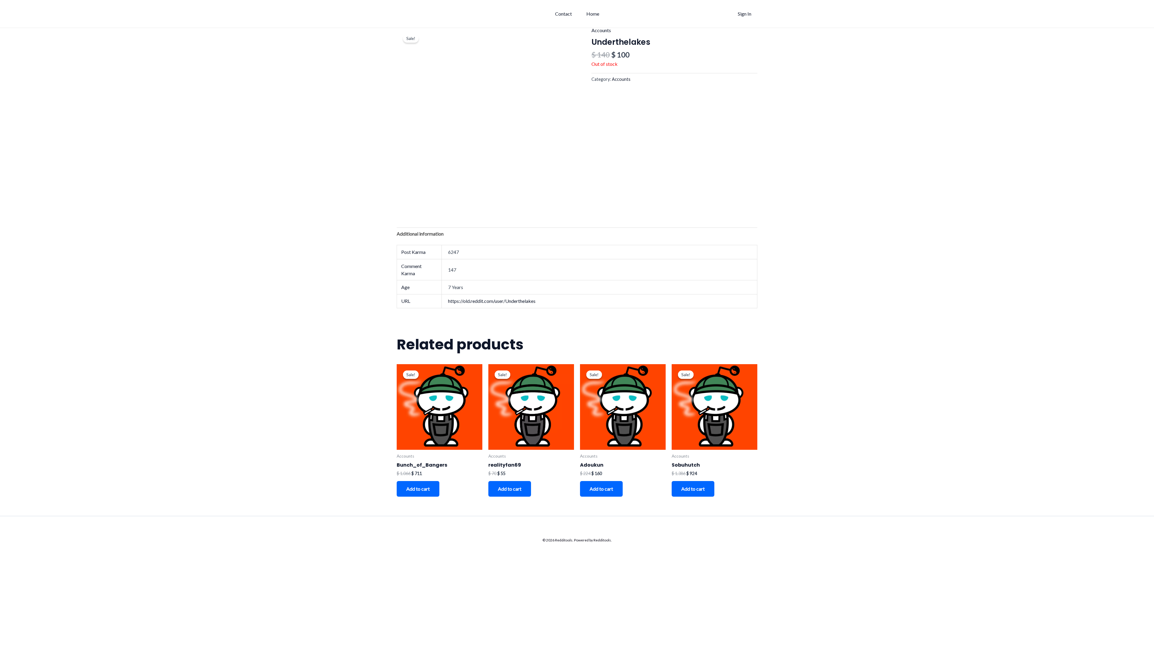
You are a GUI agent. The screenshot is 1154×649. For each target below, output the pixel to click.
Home (592, 14)
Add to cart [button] (418, 489)
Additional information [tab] (420, 233)
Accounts (601, 30)
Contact (563, 14)
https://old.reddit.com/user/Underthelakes (492, 301)
